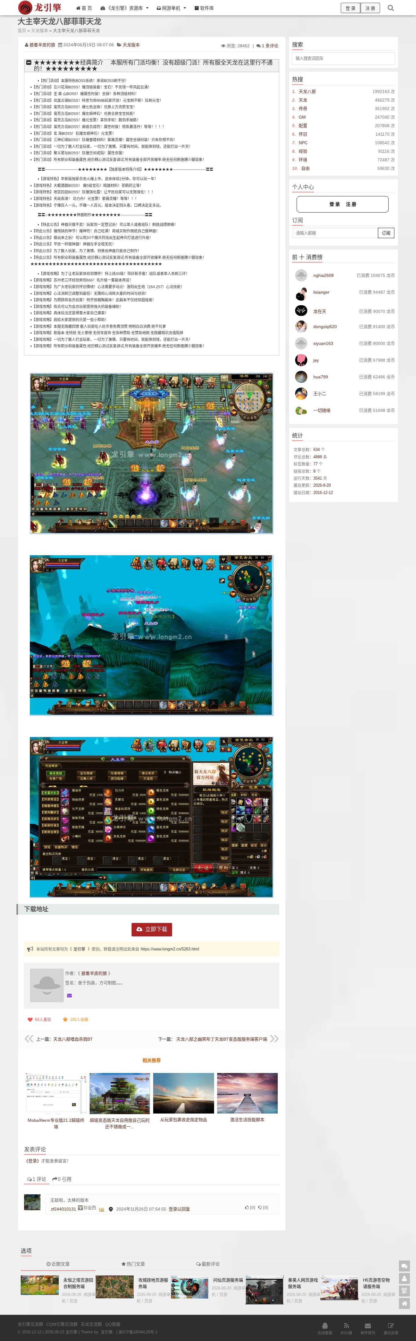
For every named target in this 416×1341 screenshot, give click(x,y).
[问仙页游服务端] (190, 1287)
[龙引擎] (40, 14)
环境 (303, 159)
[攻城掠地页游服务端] (115, 1286)
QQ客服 (112, 1324)
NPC (303, 142)
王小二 (319, 393)
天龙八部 (307, 91)
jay (316, 360)
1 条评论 (270, 45)
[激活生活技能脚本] (247, 1093)
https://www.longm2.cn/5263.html (170, 949)
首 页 (86, 8)
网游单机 (170, 8)
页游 (73, 1301)
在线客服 (325, 1333)
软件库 (206, 8)
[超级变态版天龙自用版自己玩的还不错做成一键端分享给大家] (120, 1096)
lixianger (321, 292)
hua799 (320, 376)
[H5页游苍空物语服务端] (339, 1287)
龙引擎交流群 (30, 1324)
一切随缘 (321, 410)
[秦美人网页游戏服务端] (264, 1289)
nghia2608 (323, 275)
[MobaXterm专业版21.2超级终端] (56, 1095)
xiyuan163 (323, 343)
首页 (22, 30)
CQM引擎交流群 (62, 1324)
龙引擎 (79, 949)
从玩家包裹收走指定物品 (183, 1119)
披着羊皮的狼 (42, 44)
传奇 (303, 108)
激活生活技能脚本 (247, 1119)
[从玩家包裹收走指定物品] (183, 1093)
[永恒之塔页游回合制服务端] (40, 1285)
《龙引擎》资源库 (124, 8)
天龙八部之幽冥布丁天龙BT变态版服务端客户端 (221, 1039)
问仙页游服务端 (228, 1280)
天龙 (303, 100)
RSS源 (346, 1333)
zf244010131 (63, 1209)
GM (302, 117)
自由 (305, 168)
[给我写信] (69, 995)
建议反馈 (391, 1333)
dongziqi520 (325, 326)
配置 (303, 125)
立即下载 (156, 929)
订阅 (386, 233)
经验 (303, 151)
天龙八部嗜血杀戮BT (73, 1039)
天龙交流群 (91, 1324)
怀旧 (303, 134)
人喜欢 (43, 1019)
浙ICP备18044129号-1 (137, 1332)
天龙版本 (39, 30)
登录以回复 (179, 1209)
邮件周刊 (368, 1333)
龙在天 (319, 311)
